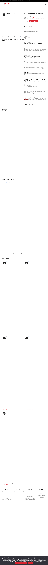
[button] (28, 24)
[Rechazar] (46, 560)
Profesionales (44, 0)
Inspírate (35, 0)
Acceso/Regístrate (39, 0)
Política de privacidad (41, 497)
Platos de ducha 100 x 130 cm (33, 27)
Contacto (41, 493)
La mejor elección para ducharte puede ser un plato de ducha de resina (30, 499)
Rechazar (24, 563)
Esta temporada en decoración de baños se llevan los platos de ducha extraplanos (30, 495)
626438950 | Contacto (30, 0)
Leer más (30, 563)
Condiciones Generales (41, 495)
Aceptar (17, 563)
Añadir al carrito (33, 21)
